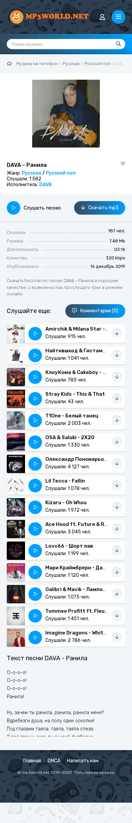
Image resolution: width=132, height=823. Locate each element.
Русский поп (61, 173)
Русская (31, 173)
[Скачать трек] (117, 334)
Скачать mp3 (103, 208)
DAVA (45, 185)
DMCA (54, 761)
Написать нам (82, 761)
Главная (32, 761)
